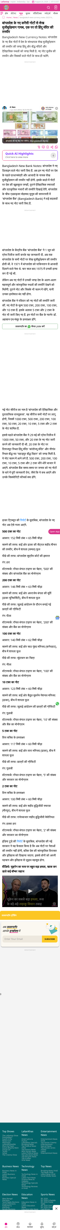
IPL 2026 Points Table (47, 1203)
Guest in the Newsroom (7, 1140)
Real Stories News (29, 1151)
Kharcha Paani (8, 1146)
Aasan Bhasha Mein (10, 1148)
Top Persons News (29, 1156)
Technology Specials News (30, 1184)
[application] (30, 891)
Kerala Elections (8, 1209)
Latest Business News (8, 1175)
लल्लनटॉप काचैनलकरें (30, 326)
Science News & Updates (28, 1180)
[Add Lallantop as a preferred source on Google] (47, 108)
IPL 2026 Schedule (48, 1200)
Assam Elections (9, 1204)
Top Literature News (30, 1155)
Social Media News (48, 1176)
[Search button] (48, 7)
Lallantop (5, 1)
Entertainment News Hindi (49, 1140)
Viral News (26, 1160)
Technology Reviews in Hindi (30, 1187)
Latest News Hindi (48, 1174)
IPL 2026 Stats (46, 1205)
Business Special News (9, 1178)
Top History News (29, 1149)
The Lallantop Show (10, 1135)
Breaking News (28, 1144)
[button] (56, 7)
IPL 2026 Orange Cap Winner (47, 1208)
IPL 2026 (44, 1198)
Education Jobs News (30, 1209)
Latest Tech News (29, 1177)
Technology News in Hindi (30, 1175)
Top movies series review (48, 1149)
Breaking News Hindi (49, 1170)
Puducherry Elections (7, 1206)
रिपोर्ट (23, 520)
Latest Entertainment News (49, 1152)
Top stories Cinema (48, 1142)
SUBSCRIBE (50, 939)
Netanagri (6, 1142)
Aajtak (13, 1)
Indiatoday (21, 1)
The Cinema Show (9, 1155)
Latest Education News (28, 1206)
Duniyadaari (7, 1137)
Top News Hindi (47, 1172)
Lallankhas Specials (29, 1142)
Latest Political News (30, 1153)
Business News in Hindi (9, 1171)
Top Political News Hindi (29, 1147)
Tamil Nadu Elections (10, 1202)
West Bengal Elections (7, 1199)
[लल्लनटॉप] (6, 7)
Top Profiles (26, 1158)
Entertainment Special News (46, 1145)
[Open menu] (1, 13)
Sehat (4, 1153)
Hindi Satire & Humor (27, 1140)
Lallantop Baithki (9, 1144)
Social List (6, 1149)
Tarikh (4, 1151)
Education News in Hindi (29, 1203)
